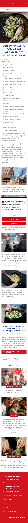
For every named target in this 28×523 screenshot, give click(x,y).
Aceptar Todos (14, 219)
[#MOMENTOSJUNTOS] (14, 381)
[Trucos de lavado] (14, 454)
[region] (14, 212)
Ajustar (14, 215)
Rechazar (14, 223)
